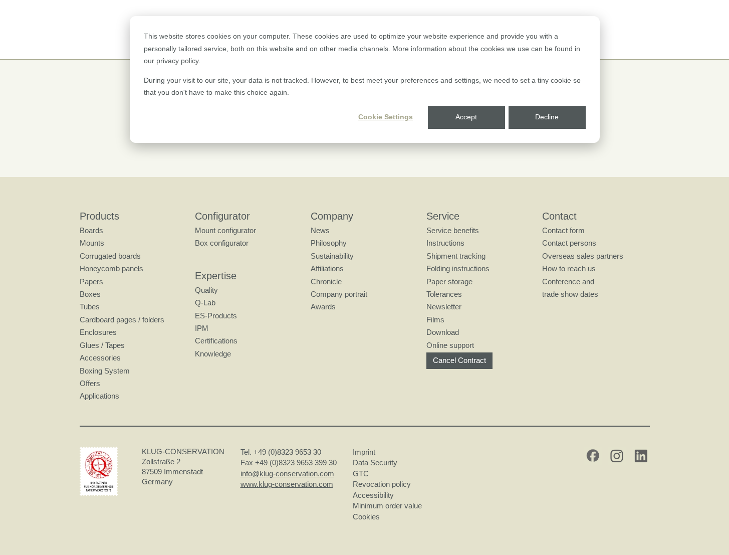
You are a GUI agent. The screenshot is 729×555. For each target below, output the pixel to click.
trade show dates (570, 294)
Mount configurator (225, 230)
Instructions (445, 243)
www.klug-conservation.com (286, 484)
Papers (91, 281)
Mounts (92, 243)
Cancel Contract (459, 360)
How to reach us (569, 268)
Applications (99, 396)
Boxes (90, 294)
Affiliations (327, 268)
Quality (206, 290)
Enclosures (98, 332)
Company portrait (339, 294)
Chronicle (326, 281)
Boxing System (105, 370)
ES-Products (216, 315)
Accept (466, 117)
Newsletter (443, 306)
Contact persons (569, 243)
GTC (361, 473)
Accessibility (373, 495)
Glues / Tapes (102, 345)
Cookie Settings (385, 117)
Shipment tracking (455, 256)
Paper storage (449, 281)
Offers (90, 383)
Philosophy (329, 243)
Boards (91, 230)
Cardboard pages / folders (122, 319)
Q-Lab (205, 302)
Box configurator (222, 243)
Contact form (563, 230)
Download (442, 332)
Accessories (100, 357)
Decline (547, 117)
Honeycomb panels (111, 268)
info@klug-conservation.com (287, 473)
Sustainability (332, 256)
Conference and (568, 281)
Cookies (366, 516)
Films (435, 319)
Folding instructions (458, 268)
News (320, 230)
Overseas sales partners (582, 256)
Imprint (364, 452)
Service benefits (452, 230)
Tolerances (444, 294)
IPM (201, 328)
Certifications (216, 340)
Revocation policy (382, 484)
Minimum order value (389, 505)
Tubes (90, 306)
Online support (450, 345)
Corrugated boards (110, 256)
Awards (323, 306)
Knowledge (213, 353)
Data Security (375, 462)
